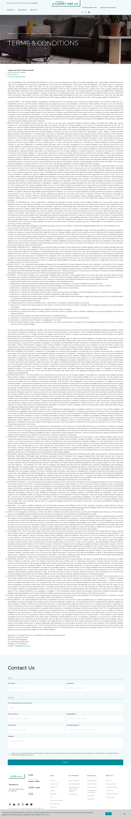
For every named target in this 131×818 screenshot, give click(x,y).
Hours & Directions (89, 7)
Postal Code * (12, 725)
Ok (108, 813)
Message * (11, 736)
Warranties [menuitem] (90, 796)
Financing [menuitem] (53, 807)
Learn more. (45, 815)
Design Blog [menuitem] (73, 794)
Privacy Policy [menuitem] (110, 797)
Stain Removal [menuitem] (92, 780)
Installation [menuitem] (91, 799)
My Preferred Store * (73, 725)
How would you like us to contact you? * (20, 703)
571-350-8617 (34, 3)
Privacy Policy (13, 74)
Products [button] (10, 10)
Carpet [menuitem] (52, 790)
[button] (82, 12)
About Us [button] (33, 10)
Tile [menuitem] (51, 797)
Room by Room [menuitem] (111, 784)
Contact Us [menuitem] (109, 790)
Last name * (70, 683)
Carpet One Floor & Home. (22, 808)
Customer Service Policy (16, 77)
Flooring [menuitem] (53, 780)
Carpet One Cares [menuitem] (111, 787)
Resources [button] (22, 10)
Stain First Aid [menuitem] (91, 784)
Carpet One (11, 33)
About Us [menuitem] (109, 780)
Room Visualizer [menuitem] (74, 780)
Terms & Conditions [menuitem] (112, 794)
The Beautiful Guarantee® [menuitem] (91, 791)
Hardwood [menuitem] (53, 787)
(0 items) (89, 12)
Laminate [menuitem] (53, 794)
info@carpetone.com (22, 646)
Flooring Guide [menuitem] (92, 787)
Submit (65, 762)
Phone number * (13, 714)
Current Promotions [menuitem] (56, 800)
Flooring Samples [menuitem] (74, 784)
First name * (11, 683)
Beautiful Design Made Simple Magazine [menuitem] (74, 789)
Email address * (71, 714)
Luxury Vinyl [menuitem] (54, 784)
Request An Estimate (108, 7)
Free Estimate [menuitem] (54, 804)
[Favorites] (85, 12)
